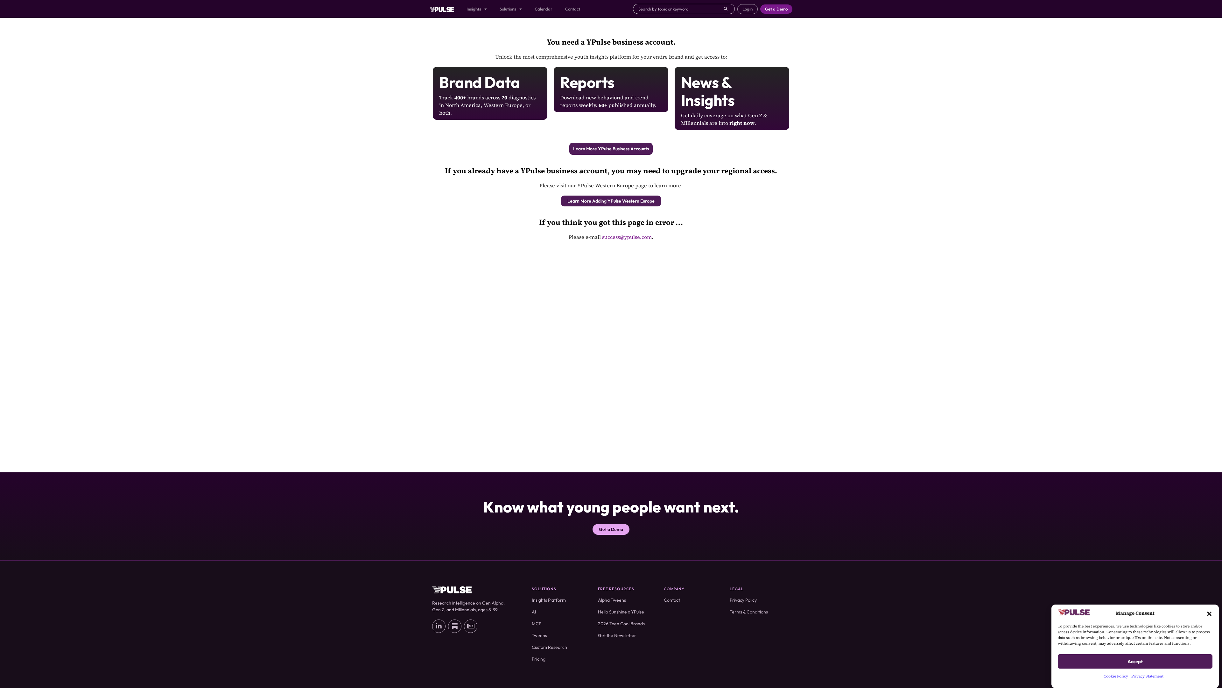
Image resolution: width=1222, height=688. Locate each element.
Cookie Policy (1116, 676)
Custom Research (549, 647)
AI (534, 612)
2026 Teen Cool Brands (621, 624)
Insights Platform (549, 600)
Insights (474, 8)
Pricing (538, 659)
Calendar (543, 8)
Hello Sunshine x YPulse (621, 612)
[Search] (729, 9)
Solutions (508, 8)
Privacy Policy (743, 600)
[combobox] (678, 9)
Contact (572, 8)
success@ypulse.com (627, 236)
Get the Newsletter (617, 635)
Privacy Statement (1147, 676)
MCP (536, 624)
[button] (1209, 613)
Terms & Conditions (749, 612)
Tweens (539, 635)
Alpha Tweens (612, 600)
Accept (1135, 661)
